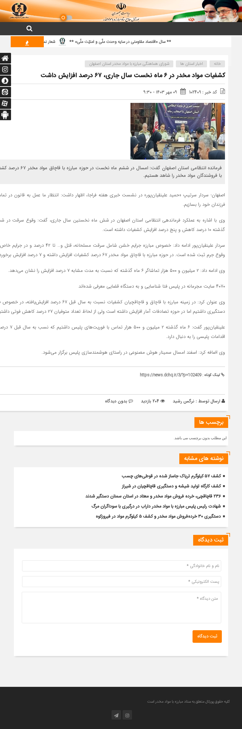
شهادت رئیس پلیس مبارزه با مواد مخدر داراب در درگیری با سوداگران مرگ (156, 506)
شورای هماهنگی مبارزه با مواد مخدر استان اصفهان (129, 63)
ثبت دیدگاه (207, 636)
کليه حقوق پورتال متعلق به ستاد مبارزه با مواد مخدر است (188, 701)
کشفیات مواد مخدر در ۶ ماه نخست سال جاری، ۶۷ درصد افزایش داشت (133, 75)
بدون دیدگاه (116, 401)
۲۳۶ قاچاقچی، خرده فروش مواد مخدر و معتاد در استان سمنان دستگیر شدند (153, 496)
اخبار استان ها (191, 63)
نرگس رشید (183, 401)
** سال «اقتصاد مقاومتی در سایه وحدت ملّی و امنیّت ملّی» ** (129, 41)
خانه (217, 63)
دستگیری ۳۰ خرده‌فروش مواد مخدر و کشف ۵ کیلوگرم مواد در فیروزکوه (158, 516)
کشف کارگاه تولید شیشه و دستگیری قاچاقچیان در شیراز (171, 486)
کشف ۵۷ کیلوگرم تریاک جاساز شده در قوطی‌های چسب (171, 476)
